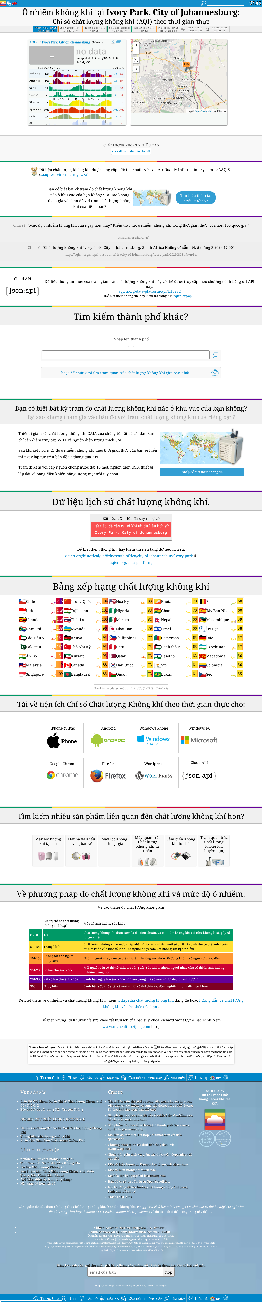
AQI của (59, 42)
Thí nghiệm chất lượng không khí (45, 1136)
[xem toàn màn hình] (118, 41)
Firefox (108, 763)
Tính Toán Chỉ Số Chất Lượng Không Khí (50, 1163)
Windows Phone (153, 728)
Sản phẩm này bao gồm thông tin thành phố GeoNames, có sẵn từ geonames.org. (149, 1127)
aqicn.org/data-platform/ (131, 562)
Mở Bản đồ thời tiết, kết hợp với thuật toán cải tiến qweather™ (145, 1137)
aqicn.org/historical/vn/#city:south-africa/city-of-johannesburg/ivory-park (129, 555)
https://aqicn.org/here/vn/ (131, 237)
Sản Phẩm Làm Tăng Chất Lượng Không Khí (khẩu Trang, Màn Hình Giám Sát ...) (57, 1173)
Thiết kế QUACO (120, 1197)
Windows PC (199, 728)
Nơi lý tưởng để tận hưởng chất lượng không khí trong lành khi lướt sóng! (147, 1189)
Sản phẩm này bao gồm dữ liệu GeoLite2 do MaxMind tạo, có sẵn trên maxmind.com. (150, 1117)
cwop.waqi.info (119, 1149)
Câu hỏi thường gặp (39, 1149)
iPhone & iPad (63, 728)
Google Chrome (63, 763)
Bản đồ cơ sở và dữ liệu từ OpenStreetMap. (139, 1181)
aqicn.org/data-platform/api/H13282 (149, 291)
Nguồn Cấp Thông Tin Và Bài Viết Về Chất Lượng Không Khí (61, 1130)
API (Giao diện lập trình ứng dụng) (45, 1179)
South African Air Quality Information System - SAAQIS (130, 1232)
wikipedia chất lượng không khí (145, 1000)
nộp (168, 1272)
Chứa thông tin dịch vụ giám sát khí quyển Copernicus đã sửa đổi (150, 1156)
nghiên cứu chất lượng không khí (52, 1119)
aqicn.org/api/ (183, 296)
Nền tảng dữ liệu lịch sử (37, 1183)
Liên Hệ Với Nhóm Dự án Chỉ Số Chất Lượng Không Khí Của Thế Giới (61, 1103)
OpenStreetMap (203, 111)
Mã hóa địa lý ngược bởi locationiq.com (137, 1176)
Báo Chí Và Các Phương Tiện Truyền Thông (51, 1109)
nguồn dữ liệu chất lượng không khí (47, 1159)
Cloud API (199, 762)
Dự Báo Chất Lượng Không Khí (43, 1167)
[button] (186, 67)
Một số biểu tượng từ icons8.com (132, 1170)
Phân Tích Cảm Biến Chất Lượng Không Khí (52, 1140)
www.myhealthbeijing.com (126, 1026)
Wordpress (153, 763)
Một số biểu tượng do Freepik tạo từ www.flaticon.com (148, 1164)
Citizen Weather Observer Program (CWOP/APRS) (130, 1228)
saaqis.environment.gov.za (63, 174)
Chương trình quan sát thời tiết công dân (138, 1144)
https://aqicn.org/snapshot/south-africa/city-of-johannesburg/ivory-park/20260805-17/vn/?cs (131, 254)
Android (108, 728)
